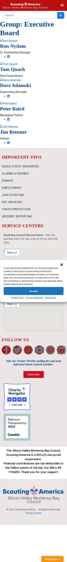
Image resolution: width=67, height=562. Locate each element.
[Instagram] (28, 349)
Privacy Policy (34, 513)
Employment (12, 188)
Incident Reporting (17, 216)
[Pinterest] (50, 349)
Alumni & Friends (15, 173)
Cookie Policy (17, 297)
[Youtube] (39, 349)
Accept (33, 291)
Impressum (50, 297)
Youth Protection (16, 209)
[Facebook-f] (6, 349)
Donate (7, 180)
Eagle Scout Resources (20, 166)
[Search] (60, 15)
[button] (61, 264)
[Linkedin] (61, 349)
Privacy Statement (34, 297)
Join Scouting (13, 195)
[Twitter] (17, 349)
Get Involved (12, 202)
